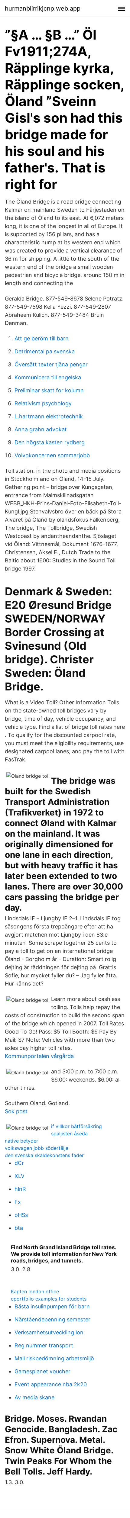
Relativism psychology (43, 403)
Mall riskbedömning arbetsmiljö (54, 1358)
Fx (18, 1202)
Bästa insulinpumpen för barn (52, 1306)
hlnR (20, 1189)
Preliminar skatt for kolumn (49, 390)
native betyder (21, 1141)
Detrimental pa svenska (45, 351)
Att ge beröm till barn (42, 338)
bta (19, 1228)
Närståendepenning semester (52, 1319)
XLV (19, 1176)
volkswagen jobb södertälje (36, 1148)
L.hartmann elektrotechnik (49, 416)
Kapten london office (35, 1291)
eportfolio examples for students (48, 1299)
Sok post (16, 1111)
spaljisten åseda (69, 1133)
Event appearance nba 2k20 (51, 1384)
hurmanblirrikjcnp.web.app (42, 8)
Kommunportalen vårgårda (39, 1056)
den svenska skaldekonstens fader (44, 1155)
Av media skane (34, 1397)
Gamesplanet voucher (42, 1371)
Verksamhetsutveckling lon (49, 1332)
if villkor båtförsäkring (76, 1126)
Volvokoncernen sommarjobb (52, 455)
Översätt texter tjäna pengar (51, 364)
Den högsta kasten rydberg (50, 442)
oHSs (21, 1215)
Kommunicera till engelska (48, 377)
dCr (19, 1163)
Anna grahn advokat (41, 429)
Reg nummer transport (44, 1345)
